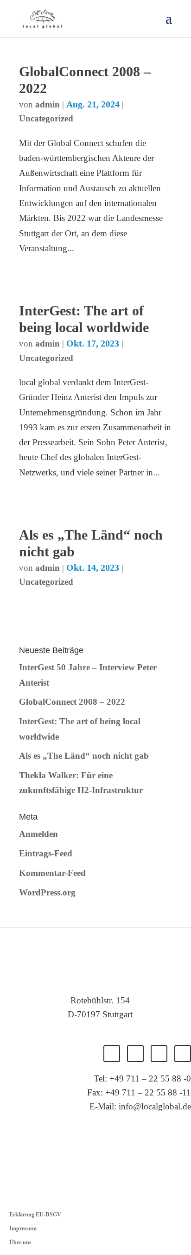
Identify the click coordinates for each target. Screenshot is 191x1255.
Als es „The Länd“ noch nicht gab (84, 756)
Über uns (20, 1242)
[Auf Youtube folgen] (182, 1053)
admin (47, 104)
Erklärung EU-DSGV (35, 1214)
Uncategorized (46, 118)
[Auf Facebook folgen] (111, 1053)
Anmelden (38, 834)
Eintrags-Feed (45, 853)
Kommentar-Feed (52, 873)
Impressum (23, 1228)
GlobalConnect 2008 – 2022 (72, 702)
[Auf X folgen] (135, 1053)
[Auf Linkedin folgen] (159, 1053)
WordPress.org (47, 892)
